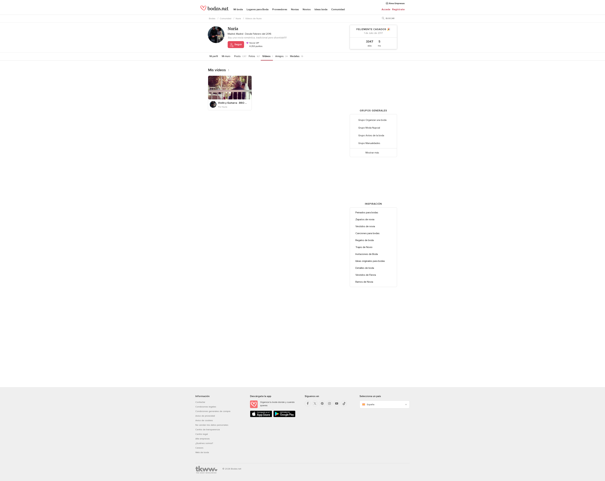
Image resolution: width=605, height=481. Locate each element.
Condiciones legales (205, 406)
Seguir (238, 44)
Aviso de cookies (204, 420)
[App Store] (261, 416)
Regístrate (398, 9)
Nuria (238, 18)
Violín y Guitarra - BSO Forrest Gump (232, 102)
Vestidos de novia (365, 226)
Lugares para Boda (257, 9)
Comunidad (338, 9)
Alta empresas (202, 438)
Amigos (279, 56)
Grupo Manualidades (369, 143)
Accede (386, 9)
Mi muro (226, 56)
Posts (237, 56)
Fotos (252, 56)
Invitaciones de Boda (366, 254)
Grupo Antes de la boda (371, 135)
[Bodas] (214, 9)
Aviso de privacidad (205, 416)
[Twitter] (315, 403)
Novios (307, 9)
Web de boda (202, 452)
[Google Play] (284, 416)
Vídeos (266, 56)
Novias (295, 9)
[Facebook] (308, 403)
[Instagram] (329, 403)
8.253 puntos (255, 46)
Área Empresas (396, 3)
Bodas (212, 18)
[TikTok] (344, 403)
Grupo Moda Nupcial (369, 127)
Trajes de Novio (363, 247)
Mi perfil (214, 56)
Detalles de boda (364, 268)
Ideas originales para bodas (370, 261)
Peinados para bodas (366, 212)
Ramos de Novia (364, 281)
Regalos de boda (364, 240)
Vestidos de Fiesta (365, 275)
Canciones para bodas (367, 233)
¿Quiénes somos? (204, 443)
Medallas (295, 56)
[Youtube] (337, 403)
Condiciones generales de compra (212, 411)
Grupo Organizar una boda (372, 120)
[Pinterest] (322, 403)
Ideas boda (320, 9)
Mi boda (238, 9)
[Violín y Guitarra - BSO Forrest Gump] (230, 87)
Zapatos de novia (364, 219)
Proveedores (279, 9)
